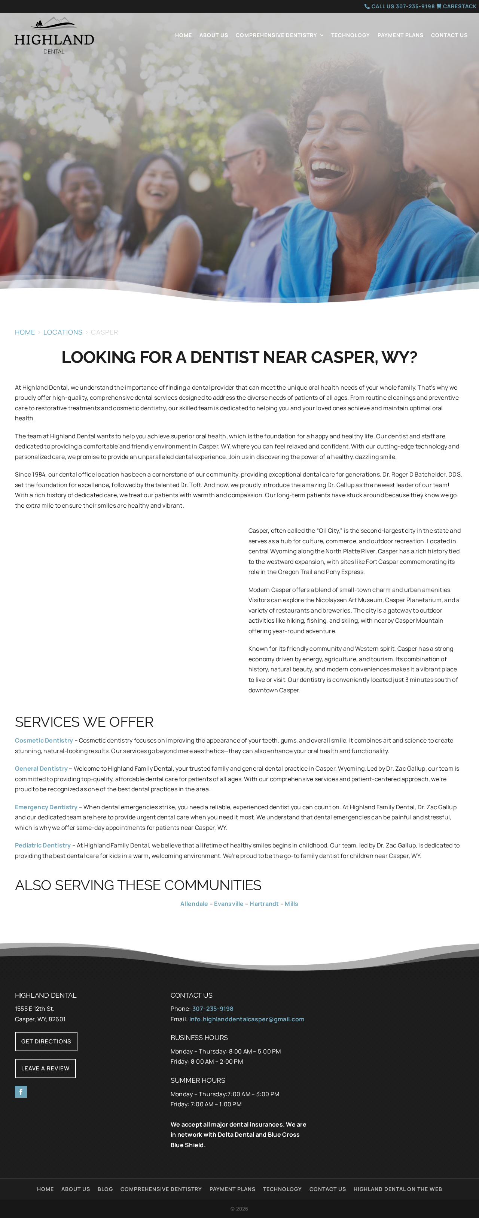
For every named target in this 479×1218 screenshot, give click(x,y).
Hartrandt (264, 904)
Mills (291, 904)
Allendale (194, 904)
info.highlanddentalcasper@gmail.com (246, 1019)
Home (25, 331)
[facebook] (21, 1092)
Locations (63, 331)
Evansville (229, 904)
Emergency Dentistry (46, 807)
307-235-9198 (213, 1008)
